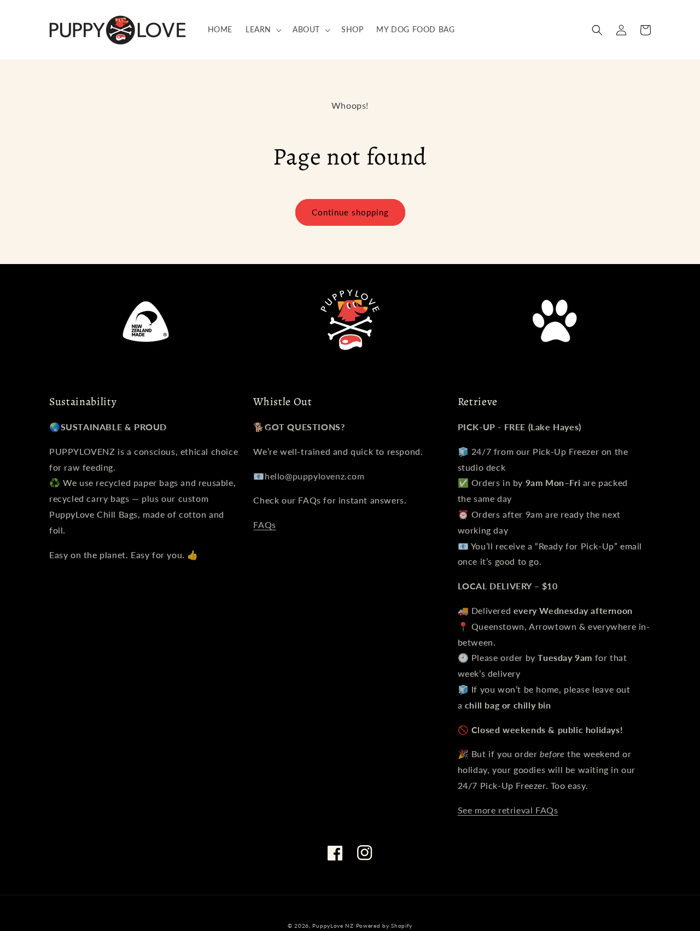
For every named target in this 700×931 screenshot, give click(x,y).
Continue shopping (350, 212)
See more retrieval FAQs (508, 810)
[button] (262, 29)
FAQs (264, 524)
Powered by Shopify (384, 925)
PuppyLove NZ (332, 925)
